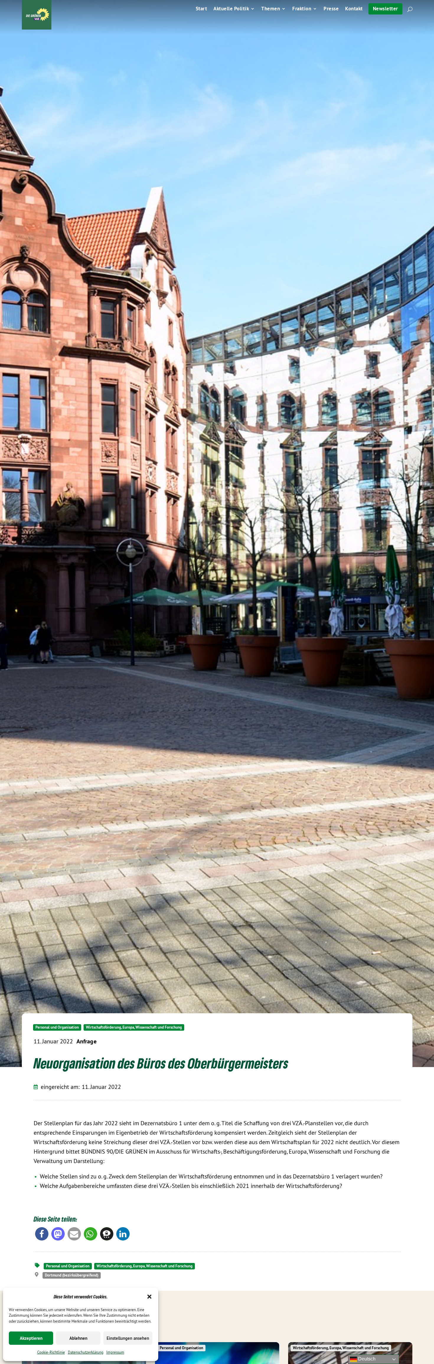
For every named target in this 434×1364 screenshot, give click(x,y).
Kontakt (354, 9)
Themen (270, 9)
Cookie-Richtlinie (51, 1352)
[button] (149, 1297)
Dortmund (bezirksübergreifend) (71, 1275)
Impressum (115, 1352)
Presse (331, 9)
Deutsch (366, 1358)
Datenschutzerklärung (85, 1352)
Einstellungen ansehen (128, 1338)
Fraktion (301, 9)
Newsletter (385, 8)
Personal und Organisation (57, 1027)
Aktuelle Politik (231, 9)
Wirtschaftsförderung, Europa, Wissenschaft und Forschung (134, 1027)
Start (201, 9)
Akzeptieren (31, 1338)
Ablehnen (78, 1338)
